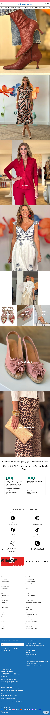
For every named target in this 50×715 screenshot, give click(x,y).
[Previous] (4, 1)
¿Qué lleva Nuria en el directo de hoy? (33, 609)
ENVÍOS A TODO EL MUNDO (32, 650)
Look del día (28, 605)
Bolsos (2, 609)
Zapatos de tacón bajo (30, 579)
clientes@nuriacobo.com (9, 682)
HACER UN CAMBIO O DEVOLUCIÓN (34, 648)
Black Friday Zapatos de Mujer (31, 628)
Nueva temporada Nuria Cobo (31, 614)
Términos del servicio (30, 659)
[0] (48, 3)
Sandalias (27, 593)
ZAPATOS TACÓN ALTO (42, 311)
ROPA (2, 8)
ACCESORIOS (25, 8)
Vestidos (2, 597)
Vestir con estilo (29, 623)
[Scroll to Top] (47, 707)
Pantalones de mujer (5, 595)
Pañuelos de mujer (4, 607)
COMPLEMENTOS (25, 427)
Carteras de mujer (4, 612)
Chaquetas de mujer (5, 586)
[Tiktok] (9, 650)
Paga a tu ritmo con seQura (32, 663)
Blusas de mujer (4, 579)
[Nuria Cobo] (25, 3)
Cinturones (3, 614)
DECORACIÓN (38, 8)
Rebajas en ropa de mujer (31, 619)
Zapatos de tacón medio (30, 581)
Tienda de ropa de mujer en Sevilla (32, 612)
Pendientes (3, 628)
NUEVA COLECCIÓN (15, 8)
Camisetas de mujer (5, 581)
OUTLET (31, 8)
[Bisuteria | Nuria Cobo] (25, 424)
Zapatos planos (28, 576)
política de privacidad (13, 648)
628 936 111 (14, 679)
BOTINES (45, 8)
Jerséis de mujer (4, 583)
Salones (27, 586)
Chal (2, 605)
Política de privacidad (31, 654)
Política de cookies (30, 657)
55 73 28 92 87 (4, 692)
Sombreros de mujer (5, 619)
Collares (2, 626)
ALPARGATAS (25, 362)
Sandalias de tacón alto (30, 600)
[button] (3, 486)
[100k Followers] (4, 650)
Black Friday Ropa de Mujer (31, 630)
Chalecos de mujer (4, 588)
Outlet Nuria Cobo (29, 616)
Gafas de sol (3, 616)
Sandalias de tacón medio (31, 597)
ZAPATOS (7, 8)
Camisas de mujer (4, 576)
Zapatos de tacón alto (30, 583)
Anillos (2, 621)
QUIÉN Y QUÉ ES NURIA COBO (33, 643)
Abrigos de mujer (4, 602)
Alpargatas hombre (37, 602)
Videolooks (28, 607)
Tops (2, 590)
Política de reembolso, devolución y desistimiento (37, 661)
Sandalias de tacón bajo (30, 595)
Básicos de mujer (4, 600)
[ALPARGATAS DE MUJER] (25, 358)
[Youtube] (6, 650)
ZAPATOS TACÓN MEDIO (25, 311)
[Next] (45, 1)
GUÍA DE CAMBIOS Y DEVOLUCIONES (35, 646)
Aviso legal (28, 652)
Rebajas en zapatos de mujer (31, 621)
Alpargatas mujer (29, 602)
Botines (27, 588)
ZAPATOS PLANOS (8, 313)
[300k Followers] (1, 650)
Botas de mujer (28, 590)
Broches (2, 623)
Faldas (2, 593)
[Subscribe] (22, 644)
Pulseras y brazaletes (5, 630)
